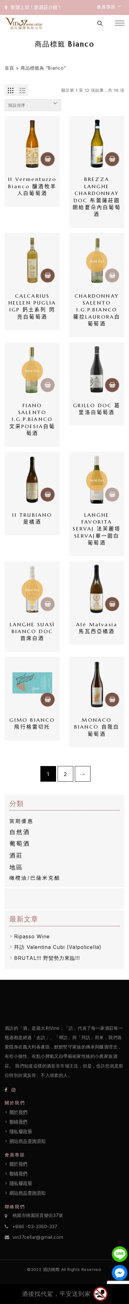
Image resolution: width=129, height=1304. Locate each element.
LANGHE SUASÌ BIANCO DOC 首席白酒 (33, 631)
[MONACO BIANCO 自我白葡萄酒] (96, 684)
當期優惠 (21, 821)
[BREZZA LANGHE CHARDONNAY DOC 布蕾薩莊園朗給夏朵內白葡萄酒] (96, 143)
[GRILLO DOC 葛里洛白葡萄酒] (96, 369)
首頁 (9, 68)
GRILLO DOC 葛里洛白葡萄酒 (96, 408)
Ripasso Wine (32, 936)
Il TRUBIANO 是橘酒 (34, 518)
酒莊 (16, 855)
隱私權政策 (20, 1132)
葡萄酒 (19, 843)
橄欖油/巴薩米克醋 (34, 878)
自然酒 (19, 832)
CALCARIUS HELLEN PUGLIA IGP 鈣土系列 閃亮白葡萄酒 (32, 306)
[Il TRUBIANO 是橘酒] (32, 479)
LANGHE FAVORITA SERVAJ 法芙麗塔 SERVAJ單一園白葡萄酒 (97, 529)
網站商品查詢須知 (27, 1141)
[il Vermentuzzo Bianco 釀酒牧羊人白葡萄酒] (32, 143)
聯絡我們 (18, 1122)
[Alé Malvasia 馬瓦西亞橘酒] (96, 588)
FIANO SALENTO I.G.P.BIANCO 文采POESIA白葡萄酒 (32, 419)
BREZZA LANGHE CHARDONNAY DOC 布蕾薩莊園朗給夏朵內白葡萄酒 (97, 196)
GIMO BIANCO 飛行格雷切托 (33, 723)
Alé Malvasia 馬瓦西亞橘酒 (98, 627)
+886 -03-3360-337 (35, 1226)
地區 (16, 867)
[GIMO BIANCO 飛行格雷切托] (32, 684)
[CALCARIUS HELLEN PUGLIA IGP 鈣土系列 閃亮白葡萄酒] (32, 260)
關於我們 (18, 1112)
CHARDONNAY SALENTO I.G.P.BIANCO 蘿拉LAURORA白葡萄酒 (97, 310)
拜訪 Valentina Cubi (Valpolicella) (57, 947)
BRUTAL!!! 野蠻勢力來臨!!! (47, 958)
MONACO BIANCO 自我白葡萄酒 (97, 727)
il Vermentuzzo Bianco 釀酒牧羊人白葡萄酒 (32, 186)
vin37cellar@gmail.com (38, 1237)
